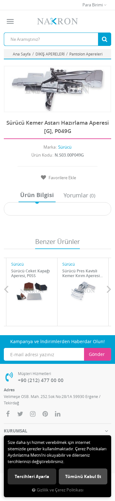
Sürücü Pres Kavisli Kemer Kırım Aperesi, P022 (81, 273)
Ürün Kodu (41, 155)
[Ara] (104, 39)
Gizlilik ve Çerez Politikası (60, 490)
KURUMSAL (15, 431)
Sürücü (65, 147)
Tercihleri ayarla (32, 476)
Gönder (97, 354)
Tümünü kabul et (83, 476)
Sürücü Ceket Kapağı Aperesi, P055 (30, 273)
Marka (49, 147)
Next (109, 289)
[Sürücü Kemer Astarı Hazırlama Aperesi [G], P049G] (57, 89)
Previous (6, 289)
